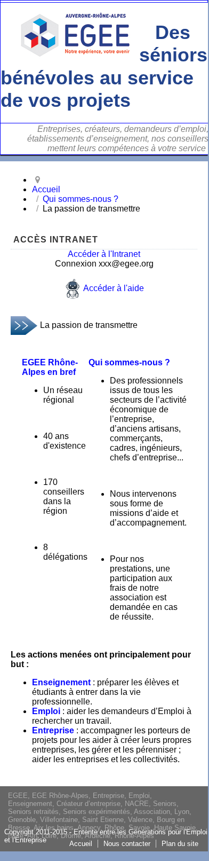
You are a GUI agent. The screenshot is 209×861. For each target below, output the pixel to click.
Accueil (80, 844)
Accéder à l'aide (113, 288)
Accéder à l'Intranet (104, 254)
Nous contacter (126, 844)
